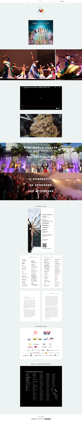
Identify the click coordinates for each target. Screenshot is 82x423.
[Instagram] (61, 1)
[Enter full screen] (60, 136)
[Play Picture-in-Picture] (59, 136)
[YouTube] (63, 1)
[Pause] (21, 136)
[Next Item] (80, 65)
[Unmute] (22, 136)
